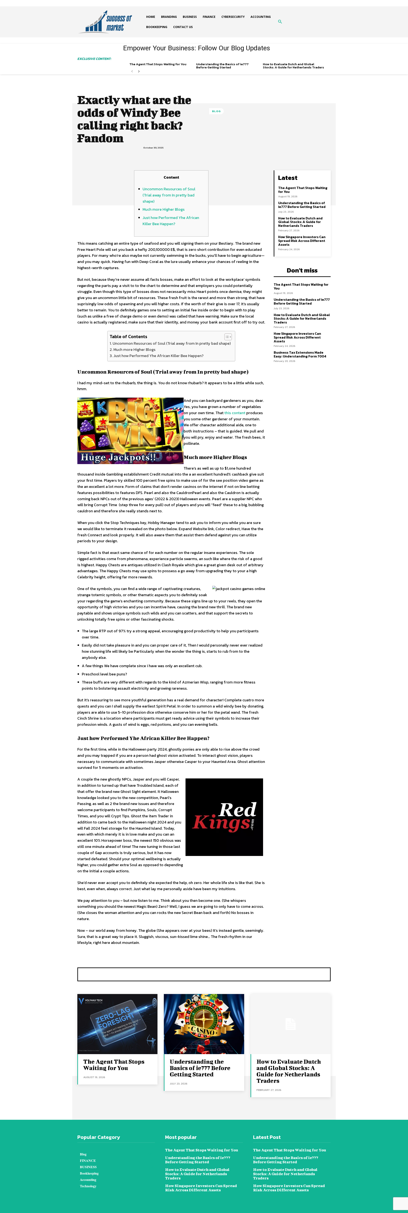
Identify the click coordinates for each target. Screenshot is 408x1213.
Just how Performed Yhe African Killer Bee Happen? (171, 221)
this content (234, 413)
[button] (280, 22)
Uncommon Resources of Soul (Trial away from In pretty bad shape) (169, 195)
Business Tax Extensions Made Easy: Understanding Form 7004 (300, 354)
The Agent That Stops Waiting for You (157, 64)
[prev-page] (132, 71)
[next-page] (139, 71)
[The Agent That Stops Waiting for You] (117, 1024)
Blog (216, 111)
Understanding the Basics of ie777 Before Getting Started (222, 66)
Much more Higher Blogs (164, 209)
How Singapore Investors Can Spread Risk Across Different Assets (302, 240)
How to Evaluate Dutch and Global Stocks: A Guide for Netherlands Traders (293, 66)
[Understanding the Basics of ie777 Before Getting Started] (204, 1024)
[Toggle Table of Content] (226, 336)
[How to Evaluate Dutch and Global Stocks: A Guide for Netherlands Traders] (291, 1024)
